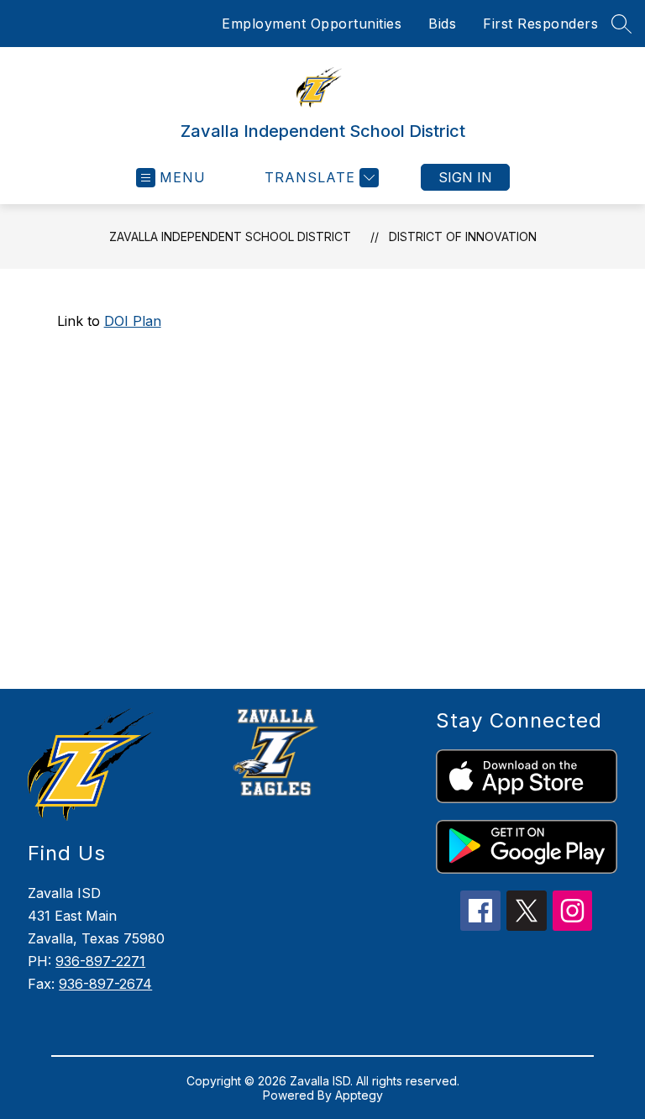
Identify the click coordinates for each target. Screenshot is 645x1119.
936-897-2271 (100, 961)
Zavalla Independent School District (230, 236)
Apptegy (359, 1095)
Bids (442, 23)
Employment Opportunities (311, 23)
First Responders (540, 23)
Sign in (465, 177)
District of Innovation (463, 236)
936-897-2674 (105, 983)
